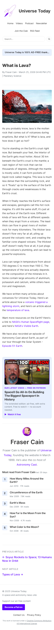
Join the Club (21, 31)
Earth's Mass (17, 502)
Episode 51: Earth (12, 345)
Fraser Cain (11, 72)
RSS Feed (35, 31)
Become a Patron (13, 607)
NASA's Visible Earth (26, 325)
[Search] (49, 39)
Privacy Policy (34, 615)
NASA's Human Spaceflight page (30, 321)
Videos (19, 23)
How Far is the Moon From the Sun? (28, 515)
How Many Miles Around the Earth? (27, 480)
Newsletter (41, 23)
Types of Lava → (12, 574)
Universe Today (34, 11)
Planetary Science (12, 76)
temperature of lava (18, 310)
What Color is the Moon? (24, 526)
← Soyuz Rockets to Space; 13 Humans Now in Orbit (27, 559)
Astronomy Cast (27, 464)
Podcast (29, 23)
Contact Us (19, 615)
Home (10, 23)
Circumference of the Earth (26, 492)
